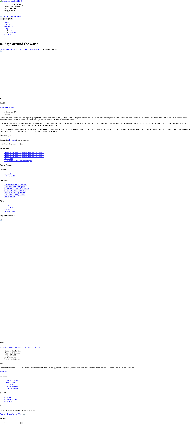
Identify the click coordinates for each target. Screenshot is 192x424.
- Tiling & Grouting (11, 380)
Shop (6, 29)
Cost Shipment (10, 347)
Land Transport (18, 347)
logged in (12, 140)
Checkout (12, 33)
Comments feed (9, 209)
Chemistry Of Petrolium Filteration (16, 189)
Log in (6, 205)
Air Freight (3, 347)
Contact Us (8, 35)
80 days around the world (7, 107)
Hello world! (8, 159)
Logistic (24, 347)
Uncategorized (9, 197)
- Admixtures (9, 384)
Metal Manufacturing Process (14, 193)
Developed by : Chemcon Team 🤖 (12, 414)
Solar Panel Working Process (14, 195)
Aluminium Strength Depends (14, 187)
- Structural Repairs (11, 388)
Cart (10, 31)
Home (6, 23)
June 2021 (8, 174)
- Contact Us (8, 401)
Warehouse (37, 347)
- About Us (8, 397)
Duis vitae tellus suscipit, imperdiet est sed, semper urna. (24, 153)
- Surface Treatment (11, 386)
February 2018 (9, 176)
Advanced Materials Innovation (15, 185)
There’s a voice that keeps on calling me (18, 161)
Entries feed (8, 207)
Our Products (9, 27)
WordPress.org (9, 211)
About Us (7, 25)
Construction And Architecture (15, 191)
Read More (4, 371)
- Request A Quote (10, 399)
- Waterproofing (10, 382)
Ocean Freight (30, 347)
